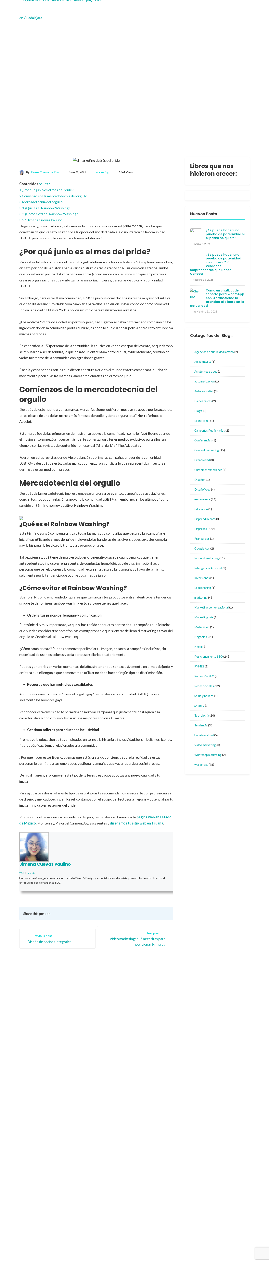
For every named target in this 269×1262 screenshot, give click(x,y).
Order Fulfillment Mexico (162, 1243)
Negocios (200, 637)
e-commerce (202, 499)
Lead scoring (202, 587)
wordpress (201, 764)
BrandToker (202, 420)
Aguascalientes (177, 1037)
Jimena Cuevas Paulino (45, 172)
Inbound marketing (206, 558)
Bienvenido (148, 1029)
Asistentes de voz (205, 371)
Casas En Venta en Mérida (211, 1243)
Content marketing (206, 450)
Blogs (198, 411)
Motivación (202, 627)
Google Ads (202, 548)
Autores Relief (203, 391)
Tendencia (201, 725)
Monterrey (148, 1044)
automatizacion (204, 381)
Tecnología (201, 715)
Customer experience (208, 470)
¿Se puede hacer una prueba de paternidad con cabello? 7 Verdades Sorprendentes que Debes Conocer (215, 264)
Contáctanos (175, 1029)
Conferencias (203, 440)
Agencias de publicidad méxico (214, 352)
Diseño (199, 479)
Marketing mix (203, 617)
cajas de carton (177, 1202)
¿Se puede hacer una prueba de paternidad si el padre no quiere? (225, 234)
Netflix (198, 646)
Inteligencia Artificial (208, 568)
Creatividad (202, 460)
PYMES (199, 666)
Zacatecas (174, 1044)
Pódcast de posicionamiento (164, 1249)
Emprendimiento (205, 519)
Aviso (144, 1052)
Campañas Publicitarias (209, 430)
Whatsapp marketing (208, 754)
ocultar (44, 184)
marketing (102, 172)
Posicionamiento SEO (208, 656)
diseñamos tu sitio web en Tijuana (136, 823)
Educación (201, 509)
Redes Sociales (204, 686)
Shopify (199, 705)
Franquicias (202, 538)
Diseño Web (202, 489)
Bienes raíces (203, 401)
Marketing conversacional (211, 607)
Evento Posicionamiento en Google (173, 1097)
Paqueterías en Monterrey (215, 1249)
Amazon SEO (202, 361)
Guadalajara (149, 1037)
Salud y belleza (203, 696)
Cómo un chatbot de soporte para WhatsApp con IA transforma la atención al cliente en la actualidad (217, 298)
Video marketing (205, 745)
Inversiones (202, 578)
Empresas (200, 528)
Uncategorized (204, 735)
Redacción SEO (204, 676)
